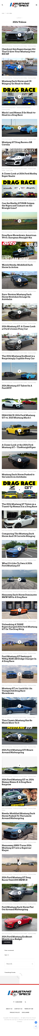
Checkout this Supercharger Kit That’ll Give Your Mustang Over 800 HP (18, 51)
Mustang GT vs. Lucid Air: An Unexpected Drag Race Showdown (17, 690)
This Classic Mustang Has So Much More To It (17, 721)
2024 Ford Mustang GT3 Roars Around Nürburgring (17, 751)
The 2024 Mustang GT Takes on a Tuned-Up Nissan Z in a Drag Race (19, 505)
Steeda (3, 810)
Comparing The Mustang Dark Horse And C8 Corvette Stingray (18, 534)
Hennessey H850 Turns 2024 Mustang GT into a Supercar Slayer (16, 847)
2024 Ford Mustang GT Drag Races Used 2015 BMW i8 (16, 878)
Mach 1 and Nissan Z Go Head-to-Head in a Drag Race (19, 113)
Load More (7, 942)
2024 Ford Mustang (7, 46)
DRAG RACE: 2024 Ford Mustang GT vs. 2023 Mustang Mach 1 (18, 416)
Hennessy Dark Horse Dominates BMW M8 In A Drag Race (19, 596)
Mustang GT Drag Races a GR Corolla (17, 143)
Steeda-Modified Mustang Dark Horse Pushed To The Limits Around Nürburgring (18, 815)
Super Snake (9, 170)
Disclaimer (25, 1012)
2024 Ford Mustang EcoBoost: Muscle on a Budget (17, 938)
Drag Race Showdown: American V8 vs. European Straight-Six (19, 236)
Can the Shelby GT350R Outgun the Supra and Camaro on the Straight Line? (18, 205)
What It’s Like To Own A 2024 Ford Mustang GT (17, 564)
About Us (9, 1008)
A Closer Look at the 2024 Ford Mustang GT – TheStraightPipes (19, 446)
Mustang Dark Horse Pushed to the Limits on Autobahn (18, 475)
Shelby (3, 170)
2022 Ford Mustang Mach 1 (9, 107)
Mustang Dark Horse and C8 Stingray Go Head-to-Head (16, 82)
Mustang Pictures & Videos (20, 46)
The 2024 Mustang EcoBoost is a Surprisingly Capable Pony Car (18, 357)
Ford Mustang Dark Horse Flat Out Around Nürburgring (18, 908)
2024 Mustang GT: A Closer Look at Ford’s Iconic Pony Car (19, 327)
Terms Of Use (28, 1008)
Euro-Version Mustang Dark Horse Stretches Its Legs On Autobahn (17, 296)
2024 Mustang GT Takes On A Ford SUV (17, 387)
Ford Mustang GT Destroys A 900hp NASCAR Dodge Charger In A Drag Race (19, 658)
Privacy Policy (15, 1012)
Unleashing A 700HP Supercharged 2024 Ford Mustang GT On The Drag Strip (19, 626)
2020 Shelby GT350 (7, 200)
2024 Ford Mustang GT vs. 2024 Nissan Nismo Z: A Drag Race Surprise (18, 782)
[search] (32, 964)
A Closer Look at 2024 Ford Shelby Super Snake (19, 174)
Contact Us (18, 1008)
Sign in (7, 955)
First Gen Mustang (7, 717)
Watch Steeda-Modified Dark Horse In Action (17, 266)
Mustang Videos (32, 46)
